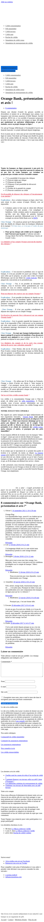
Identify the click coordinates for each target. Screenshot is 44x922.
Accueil (3, 920)
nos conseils (20, 721)
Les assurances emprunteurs (11, 744)
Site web (4, 692)
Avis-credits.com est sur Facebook (17, 861)
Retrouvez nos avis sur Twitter (16, 863)
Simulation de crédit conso (14, 40)
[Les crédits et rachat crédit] (7, 20)
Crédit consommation (13, 26)
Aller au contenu (7, 2)
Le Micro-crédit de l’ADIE (21, 829)
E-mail (3, 687)
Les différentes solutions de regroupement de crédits (23, 783)
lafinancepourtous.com (13, 877)
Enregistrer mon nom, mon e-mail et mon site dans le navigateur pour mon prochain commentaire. (21, 698)
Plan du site (32, 920)
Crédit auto (9, 34)
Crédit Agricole (31, 278)
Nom (3, 681)
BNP (35, 218)
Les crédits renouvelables (10, 752)
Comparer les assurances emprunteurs (14, 741)
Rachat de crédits (11, 37)
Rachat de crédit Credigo (22, 833)
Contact (10, 920)
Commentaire (6, 662)
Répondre (8, 543)
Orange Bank (28, 417)
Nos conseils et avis (8, 748)
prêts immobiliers (28, 401)
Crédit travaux (10, 31)
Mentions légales (21, 920)
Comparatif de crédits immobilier (12, 737)
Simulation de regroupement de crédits (19, 43)
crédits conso (38, 427)
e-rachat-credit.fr (11, 875)
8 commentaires (11, 108)
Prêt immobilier (10, 29)
